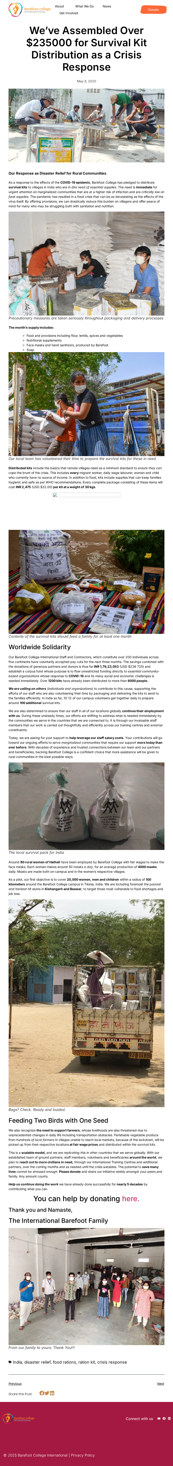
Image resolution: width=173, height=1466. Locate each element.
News (107, 6)
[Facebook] (164, 1418)
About (59, 6)
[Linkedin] (169, 1418)
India (17, 1362)
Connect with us (139, 1418)
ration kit (86, 1362)
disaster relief (37, 1362)
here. (131, 1198)
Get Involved (68, 13)
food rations (64, 1362)
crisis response (112, 1362)
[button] (41, 1393)
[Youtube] (158, 1418)
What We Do (84, 6)
